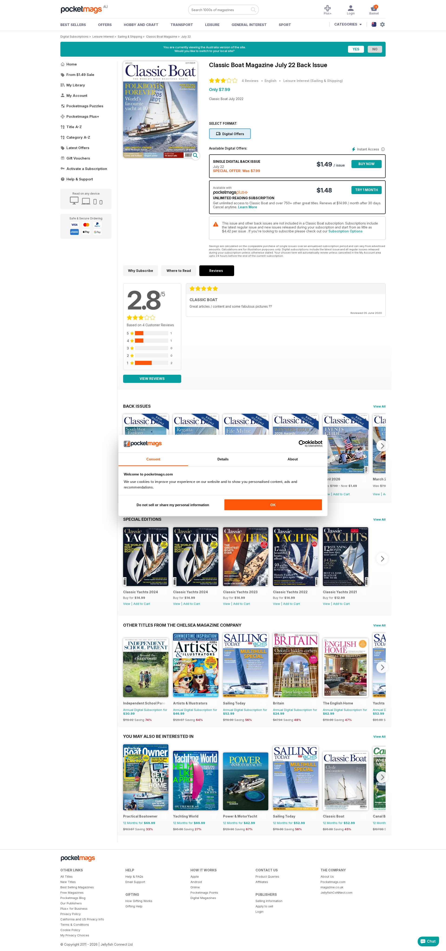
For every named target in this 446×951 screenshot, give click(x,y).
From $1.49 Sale (80, 74)
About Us (327, 876)
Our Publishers (71, 903)
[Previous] (126, 558)
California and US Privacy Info (82, 919)
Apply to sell (264, 906)
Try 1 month (366, 190)
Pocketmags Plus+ (82, 116)
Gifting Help (133, 906)
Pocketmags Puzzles (84, 106)
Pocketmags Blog (72, 898)
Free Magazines (72, 892)
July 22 (186, 36)
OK (273, 505)
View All (379, 406)
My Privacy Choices (74, 935)
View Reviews (152, 379)
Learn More (247, 207)
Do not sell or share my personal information (173, 505)
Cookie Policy (70, 930)
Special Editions (142, 519)
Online (195, 887)
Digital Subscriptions (74, 36)
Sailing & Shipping (130, 36)
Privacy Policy (70, 914)
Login (259, 911)
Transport (182, 25)
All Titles (66, 876)
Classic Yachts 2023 (240, 592)
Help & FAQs (134, 876)
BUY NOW (366, 164)
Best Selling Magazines (77, 887)
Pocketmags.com (333, 882)
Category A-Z (78, 137)
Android (196, 882)
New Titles (68, 882)
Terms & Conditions (74, 924)
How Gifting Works (138, 901)
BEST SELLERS (73, 25)
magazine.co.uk (332, 887)
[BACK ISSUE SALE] (345, 472)
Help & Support (79, 179)
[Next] (382, 446)
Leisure (212, 25)
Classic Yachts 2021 (340, 592)
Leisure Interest (103, 36)
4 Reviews (250, 81)
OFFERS (105, 25)
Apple (194, 876)
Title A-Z (74, 127)
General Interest (249, 25)
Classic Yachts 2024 (140, 592)
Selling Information (269, 901)
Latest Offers (77, 148)
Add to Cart (341, 494)
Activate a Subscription (86, 168)
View (376, 494)
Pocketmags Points (204, 892)
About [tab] (293, 459)
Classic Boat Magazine (161, 36)
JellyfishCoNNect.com (336, 892)
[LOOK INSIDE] (160, 157)
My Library (75, 85)
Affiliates (262, 882)
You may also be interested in (158, 736)
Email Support (135, 882)
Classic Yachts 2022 (290, 592)
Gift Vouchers (78, 158)
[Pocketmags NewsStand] (83, 9)
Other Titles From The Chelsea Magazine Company (182, 625)
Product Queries (267, 876)
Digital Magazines (203, 898)
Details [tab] (223, 459)
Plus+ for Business (74, 908)
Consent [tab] (153, 459)
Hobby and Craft (141, 25)
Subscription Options (345, 231)
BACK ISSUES (137, 406)
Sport (285, 25)
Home (71, 64)
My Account (76, 95)
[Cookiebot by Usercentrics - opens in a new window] (302, 443)
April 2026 (331, 479)
